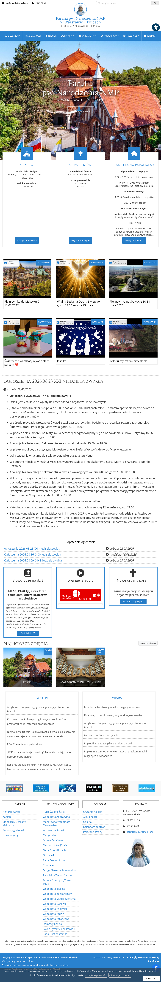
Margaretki (49, 835)
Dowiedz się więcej (133, 601)
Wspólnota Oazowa (54, 904)
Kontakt (151, 35)
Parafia (68, 35)
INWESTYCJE (131, 35)
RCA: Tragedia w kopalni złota (24, 744)
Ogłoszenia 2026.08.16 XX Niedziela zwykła (32, 554)
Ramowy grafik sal (13, 830)
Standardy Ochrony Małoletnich (14, 823)
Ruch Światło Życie (54, 812)
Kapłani (7, 817)
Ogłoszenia (13, 35)
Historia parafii (11, 812)
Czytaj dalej (26, 633)
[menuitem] (13, 36)
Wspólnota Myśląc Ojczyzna (59, 899)
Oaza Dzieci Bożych (54, 850)
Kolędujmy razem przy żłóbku (129, 361)
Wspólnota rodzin (53, 914)
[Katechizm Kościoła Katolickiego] (17, 788)
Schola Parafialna (53, 840)
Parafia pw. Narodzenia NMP (80, 21)
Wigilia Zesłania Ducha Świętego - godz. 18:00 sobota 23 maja (79, 303)
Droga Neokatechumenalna (59, 870)
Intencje (51, 35)
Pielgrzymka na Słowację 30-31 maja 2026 (130, 303)
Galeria (87, 822)
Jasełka (61, 361)
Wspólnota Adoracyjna (56, 817)
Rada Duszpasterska (55, 934)
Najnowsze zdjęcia (25, 644)
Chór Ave (48, 865)
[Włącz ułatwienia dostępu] (155, 27)
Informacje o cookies (120, 975)
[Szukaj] (155, 3)
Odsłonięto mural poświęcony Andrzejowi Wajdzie (113, 715)
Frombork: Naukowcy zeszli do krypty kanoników (113, 707)
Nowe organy (111, 35)
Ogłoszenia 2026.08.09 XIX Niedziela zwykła (33, 560)
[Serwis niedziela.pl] (123, 788)
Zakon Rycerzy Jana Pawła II (59, 929)
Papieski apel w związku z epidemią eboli (108, 743)
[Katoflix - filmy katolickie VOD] (70, 788)
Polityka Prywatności (96, 975)
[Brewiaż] (97, 788)
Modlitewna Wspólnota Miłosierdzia (56, 823)
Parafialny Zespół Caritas (57, 875)
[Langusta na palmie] (44, 788)
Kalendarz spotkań (94, 827)
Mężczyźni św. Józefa (55, 845)
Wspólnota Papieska (55, 909)
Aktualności (34, 35)
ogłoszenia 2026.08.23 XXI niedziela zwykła (53, 381)
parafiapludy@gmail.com (16, 3)
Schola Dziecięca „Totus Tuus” (57, 882)
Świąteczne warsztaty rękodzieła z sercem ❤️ (26, 362)
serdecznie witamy (80, 111)
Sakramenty (88, 35)
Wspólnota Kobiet (53, 830)
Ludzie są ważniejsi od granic (101, 735)
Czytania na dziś (92, 812)
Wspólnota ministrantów (57, 893)
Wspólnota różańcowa (56, 919)
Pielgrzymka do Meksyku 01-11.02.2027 (23, 303)
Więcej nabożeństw (26, 240)
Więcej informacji (79, 240)
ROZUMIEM (152, 978)
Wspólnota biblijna (54, 888)
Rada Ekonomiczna (54, 860)
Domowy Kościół (53, 924)
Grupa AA (48, 855)
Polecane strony (92, 832)
